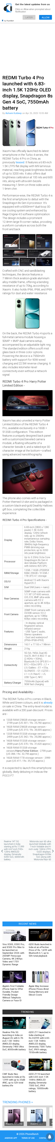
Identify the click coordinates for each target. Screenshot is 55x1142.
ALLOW (46, 17)
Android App (11, 1138)
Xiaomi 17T (36, 1123)
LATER (29, 17)
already (48, 702)
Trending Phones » (17, 1102)
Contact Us (45, 1138)
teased (20, 162)
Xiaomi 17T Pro (14, 1123)
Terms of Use (28, 1138)
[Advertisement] (27, 44)
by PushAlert (9, 20)
